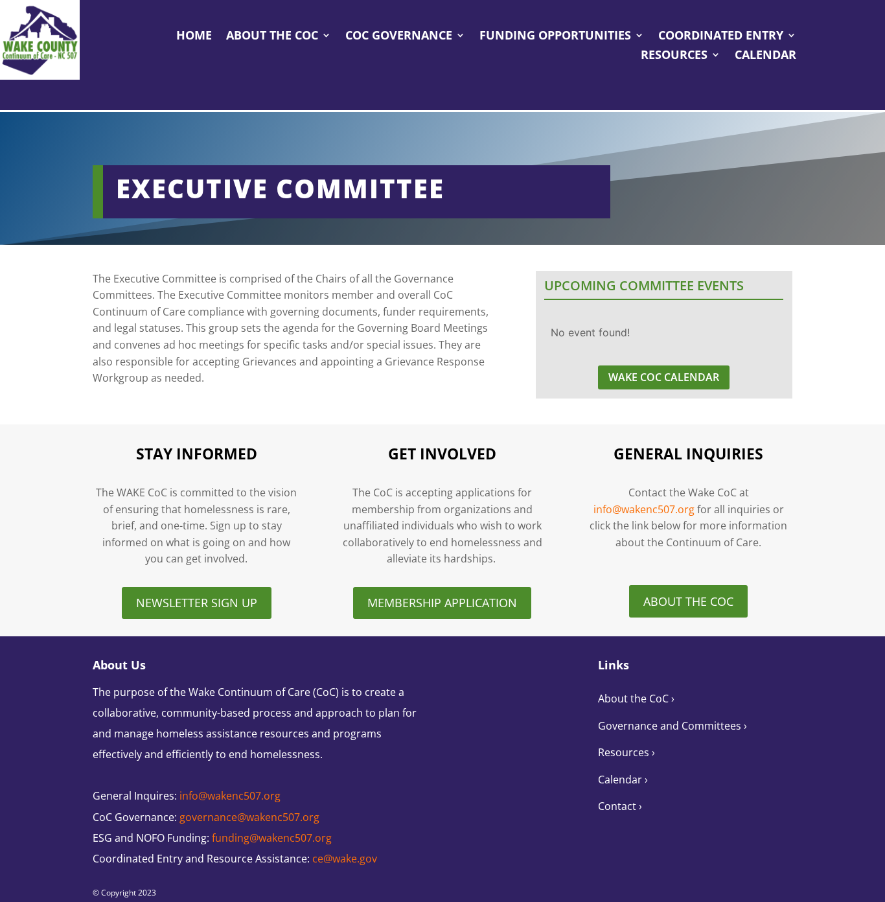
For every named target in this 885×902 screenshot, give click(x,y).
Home (194, 36)
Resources (674, 56)
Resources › (626, 752)
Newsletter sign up (196, 602)
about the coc (688, 601)
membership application (442, 602)
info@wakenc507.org (644, 509)
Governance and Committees (671, 726)
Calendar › (623, 779)
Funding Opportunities (555, 36)
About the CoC (272, 36)
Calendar (765, 56)
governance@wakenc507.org (249, 817)
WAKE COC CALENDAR (663, 377)
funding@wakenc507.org (272, 838)
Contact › (620, 806)
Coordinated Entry (720, 36)
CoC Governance (398, 36)
